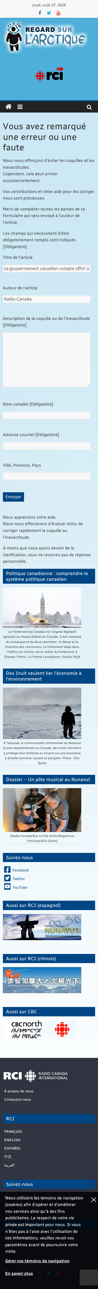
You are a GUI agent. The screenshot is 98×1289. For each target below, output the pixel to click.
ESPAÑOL (12, 1148)
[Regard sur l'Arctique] (8, 106)
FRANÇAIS (13, 1131)
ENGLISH (12, 1140)
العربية (9, 1165)
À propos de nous (18, 1091)
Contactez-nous (17, 1099)
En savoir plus (19, 1273)
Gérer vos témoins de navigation (37, 1260)
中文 (7, 1156)
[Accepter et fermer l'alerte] (93, 1240)
